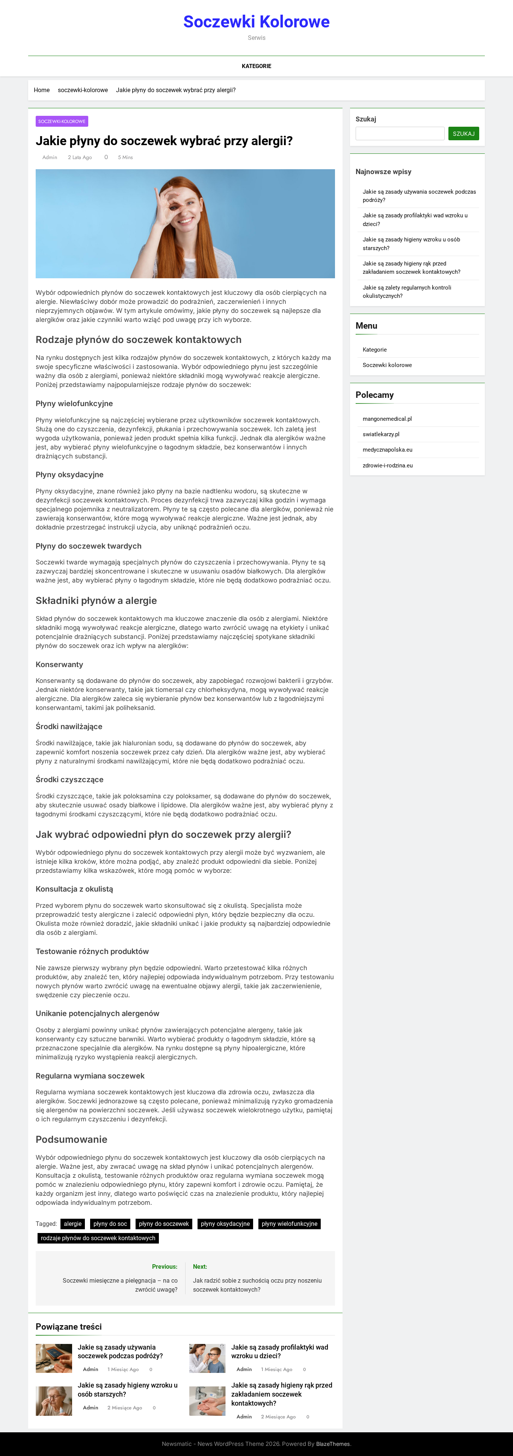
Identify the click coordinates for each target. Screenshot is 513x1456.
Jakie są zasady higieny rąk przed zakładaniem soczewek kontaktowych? (281, 1394)
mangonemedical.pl (387, 419)
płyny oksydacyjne (225, 1223)
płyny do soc (110, 1223)
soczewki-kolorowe (62, 121)
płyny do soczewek (164, 1223)
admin (49, 157)
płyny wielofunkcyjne (289, 1223)
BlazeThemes (333, 1444)
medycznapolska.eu (387, 449)
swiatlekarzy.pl (381, 434)
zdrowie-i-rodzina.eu (388, 465)
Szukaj (366, 119)
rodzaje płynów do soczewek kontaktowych (98, 1238)
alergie (72, 1223)
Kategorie (256, 66)
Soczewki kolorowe (256, 22)
